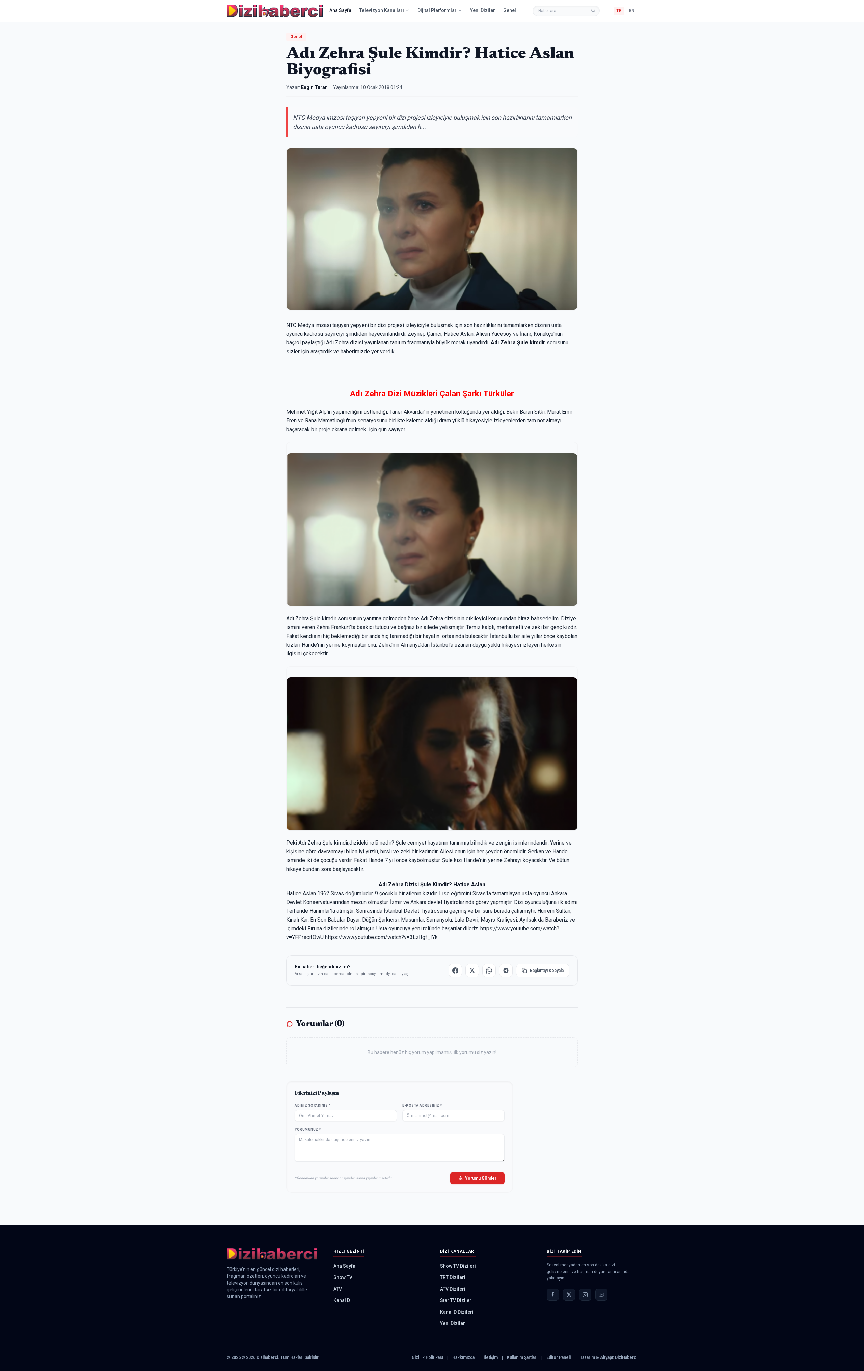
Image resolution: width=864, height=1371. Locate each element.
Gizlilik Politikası (427, 1357)
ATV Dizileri (452, 1289)
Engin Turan (314, 87)
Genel (509, 10)
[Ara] (593, 10)
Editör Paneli (558, 1357)
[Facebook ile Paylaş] (455, 970)
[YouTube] (601, 1295)
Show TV (342, 1277)
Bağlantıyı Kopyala (547, 970)
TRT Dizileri (452, 1277)
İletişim (491, 1357)
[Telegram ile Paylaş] (506, 970)
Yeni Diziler (482, 10)
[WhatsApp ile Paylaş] (489, 970)
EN (631, 10)
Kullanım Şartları (522, 1357)
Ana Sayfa (340, 10)
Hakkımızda (463, 1357)
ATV (337, 1289)
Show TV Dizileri (458, 1266)
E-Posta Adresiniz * (422, 1105)
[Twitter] (569, 1295)
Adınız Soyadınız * (312, 1105)
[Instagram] (585, 1295)
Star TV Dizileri (456, 1300)
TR (619, 10)
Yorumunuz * (308, 1129)
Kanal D (341, 1300)
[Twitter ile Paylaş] (472, 970)
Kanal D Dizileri (457, 1312)
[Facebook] (553, 1295)
